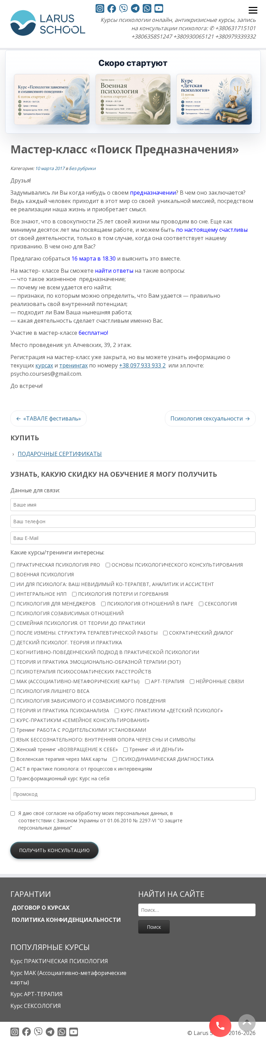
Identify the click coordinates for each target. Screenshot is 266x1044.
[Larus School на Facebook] (111, 9)
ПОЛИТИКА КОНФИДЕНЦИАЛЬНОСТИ (65, 920)
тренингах (73, 365)
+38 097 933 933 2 (142, 365)
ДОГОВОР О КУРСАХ (40, 907)
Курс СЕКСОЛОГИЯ (35, 1006)
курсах (44, 365)
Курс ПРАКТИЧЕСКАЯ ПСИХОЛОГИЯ (59, 961)
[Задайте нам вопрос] (147, 9)
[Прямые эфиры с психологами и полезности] (100, 9)
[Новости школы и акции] (135, 9)
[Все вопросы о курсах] (123, 9)
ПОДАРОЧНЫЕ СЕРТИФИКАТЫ (60, 454)
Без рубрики (82, 168)
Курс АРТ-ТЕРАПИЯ (36, 994)
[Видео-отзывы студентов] (158, 9)
